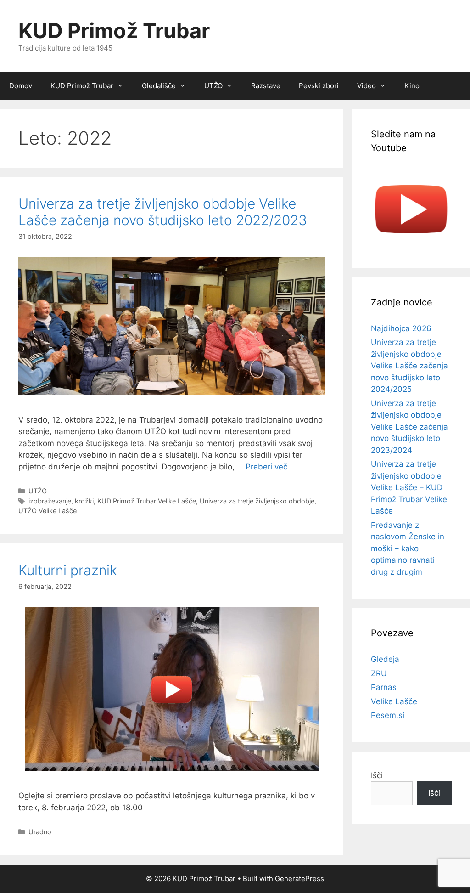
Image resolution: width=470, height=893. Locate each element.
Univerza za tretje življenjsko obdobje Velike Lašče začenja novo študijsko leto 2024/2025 (409, 366)
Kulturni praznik (67, 570)
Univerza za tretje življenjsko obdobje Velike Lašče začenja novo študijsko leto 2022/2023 (162, 211)
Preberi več (266, 466)
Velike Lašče (394, 701)
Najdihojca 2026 (401, 328)
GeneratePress (299, 878)
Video (366, 85)
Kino (412, 85)
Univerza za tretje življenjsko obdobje (257, 501)
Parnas (384, 687)
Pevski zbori (319, 85)
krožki (84, 501)
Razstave (265, 85)
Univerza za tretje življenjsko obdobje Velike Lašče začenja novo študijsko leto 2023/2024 (409, 427)
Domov (20, 85)
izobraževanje (49, 501)
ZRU (379, 673)
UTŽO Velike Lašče (47, 510)
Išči (377, 775)
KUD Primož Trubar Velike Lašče (146, 501)
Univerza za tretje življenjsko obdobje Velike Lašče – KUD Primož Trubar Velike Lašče (409, 487)
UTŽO (213, 85)
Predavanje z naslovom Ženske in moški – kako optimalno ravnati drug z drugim (407, 548)
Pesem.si (387, 715)
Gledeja (385, 659)
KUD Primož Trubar (114, 30)
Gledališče (159, 85)
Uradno (39, 832)
